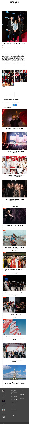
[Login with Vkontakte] (16, 105)
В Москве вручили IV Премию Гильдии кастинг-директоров (14, 152)
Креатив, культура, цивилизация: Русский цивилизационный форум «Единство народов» (14, 382)
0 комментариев (21, 47)
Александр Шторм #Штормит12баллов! (14, 128)
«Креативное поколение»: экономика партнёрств (14, 360)
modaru (12, 390)
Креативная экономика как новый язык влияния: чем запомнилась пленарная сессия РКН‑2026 (14, 338)
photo (16, 396)
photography (12, 396)
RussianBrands (13, 399)
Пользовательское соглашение (22, 395)
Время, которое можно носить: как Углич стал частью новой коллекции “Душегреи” (14, 248)
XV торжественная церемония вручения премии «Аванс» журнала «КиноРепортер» (14, 176)
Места (15, 402)
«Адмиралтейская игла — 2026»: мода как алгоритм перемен (14, 226)
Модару (16, 399)
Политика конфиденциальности (22, 392)
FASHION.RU (10, 7)
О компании (21, 390)
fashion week (12, 408)
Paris (11, 417)
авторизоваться (16, 102)
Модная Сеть (15, 411)
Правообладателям (22, 398)
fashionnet (15, 390)
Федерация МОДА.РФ (16, 7)
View (14, 140)
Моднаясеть (12, 402)
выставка (12, 411)
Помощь (20, 401)
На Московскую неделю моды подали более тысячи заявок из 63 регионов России (14, 293)
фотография (12, 414)
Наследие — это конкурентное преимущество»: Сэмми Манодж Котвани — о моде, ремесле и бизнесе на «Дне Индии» (14, 271)
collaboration (13, 405)
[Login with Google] (14, 105)
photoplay (12, 393)
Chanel (15, 414)
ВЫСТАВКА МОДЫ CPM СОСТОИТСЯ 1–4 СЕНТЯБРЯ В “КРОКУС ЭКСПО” (14, 315)
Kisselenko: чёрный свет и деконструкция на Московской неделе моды (14, 200)
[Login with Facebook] (13, 105)
